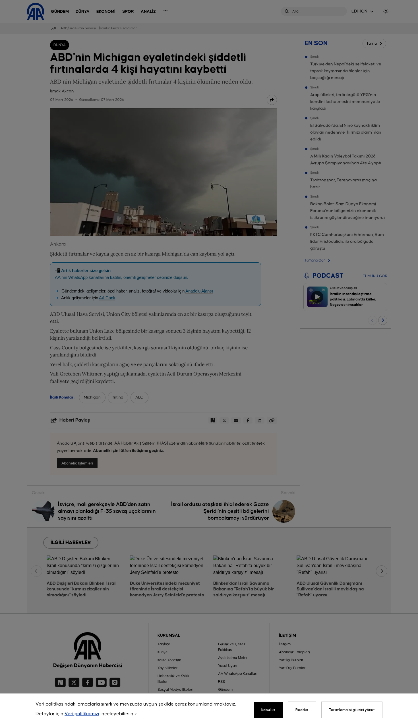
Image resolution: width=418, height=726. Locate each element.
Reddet (302, 710)
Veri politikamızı (82, 714)
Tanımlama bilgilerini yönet (352, 710)
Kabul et (268, 710)
